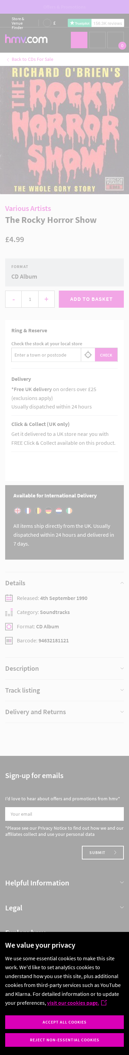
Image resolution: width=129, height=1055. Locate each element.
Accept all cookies (65, 1022)
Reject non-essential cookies (64, 1039)
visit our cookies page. (73, 1002)
